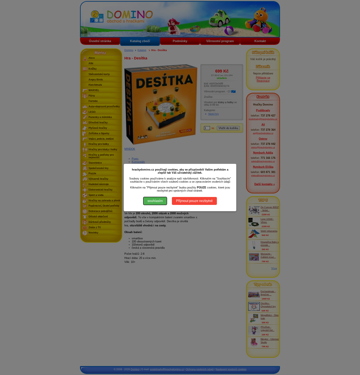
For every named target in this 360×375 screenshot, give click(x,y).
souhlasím (155, 201)
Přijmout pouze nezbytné (194, 201)
